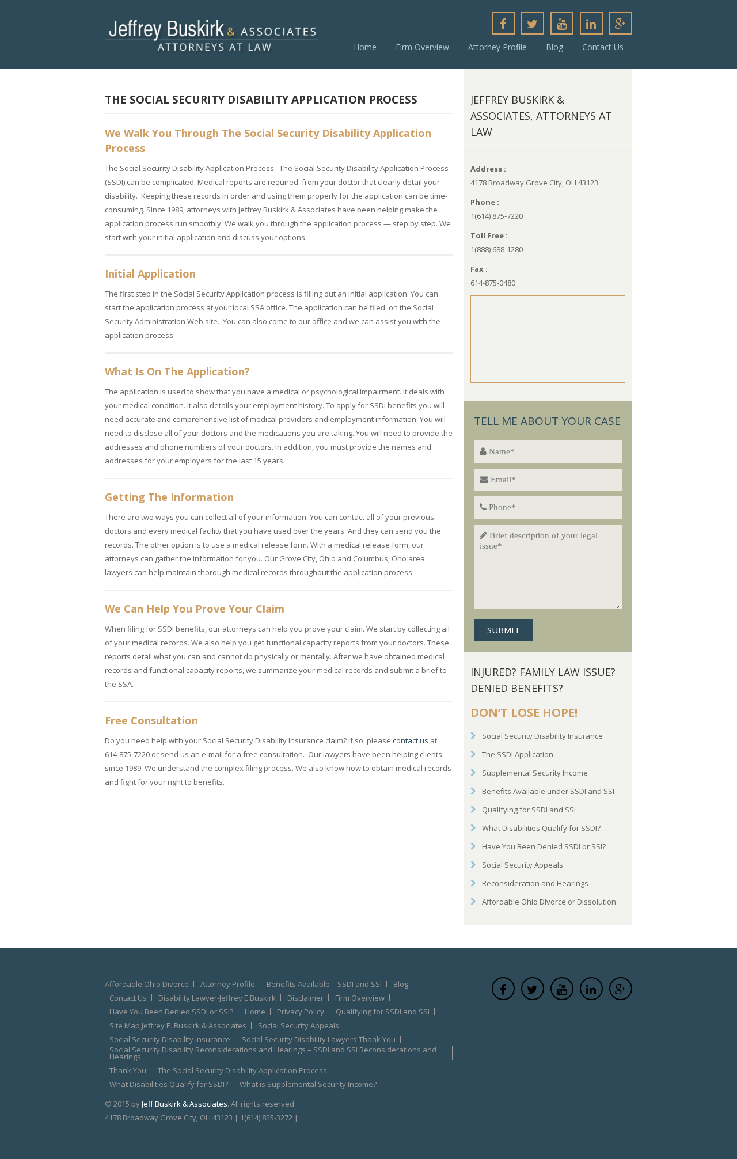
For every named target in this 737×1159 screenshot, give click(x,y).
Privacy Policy (300, 1011)
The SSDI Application (517, 754)
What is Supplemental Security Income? (308, 1084)
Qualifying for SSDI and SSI (529, 809)
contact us (410, 740)
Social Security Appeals (522, 865)
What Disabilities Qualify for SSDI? (541, 828)
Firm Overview (422, 46)
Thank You (127, 1070)
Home (365, 46)
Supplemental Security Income (535, 772)
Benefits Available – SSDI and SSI (324, 984)
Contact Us (603, 46)
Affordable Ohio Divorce (147, 984)
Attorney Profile (497, 46)
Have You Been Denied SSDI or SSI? (544, 846)
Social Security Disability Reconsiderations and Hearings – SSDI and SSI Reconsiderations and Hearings (272, 1053)
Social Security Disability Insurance (542, 736)
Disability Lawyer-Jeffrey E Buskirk (217, 998)
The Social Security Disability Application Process (242, 1070)
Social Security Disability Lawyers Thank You (319, 1039)
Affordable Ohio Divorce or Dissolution (549, 901)
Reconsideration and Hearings (535, 883)
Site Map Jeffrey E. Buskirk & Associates (177, 1025)
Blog (554, 46)
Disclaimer (305, 998)
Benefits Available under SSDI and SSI (548, 791)
